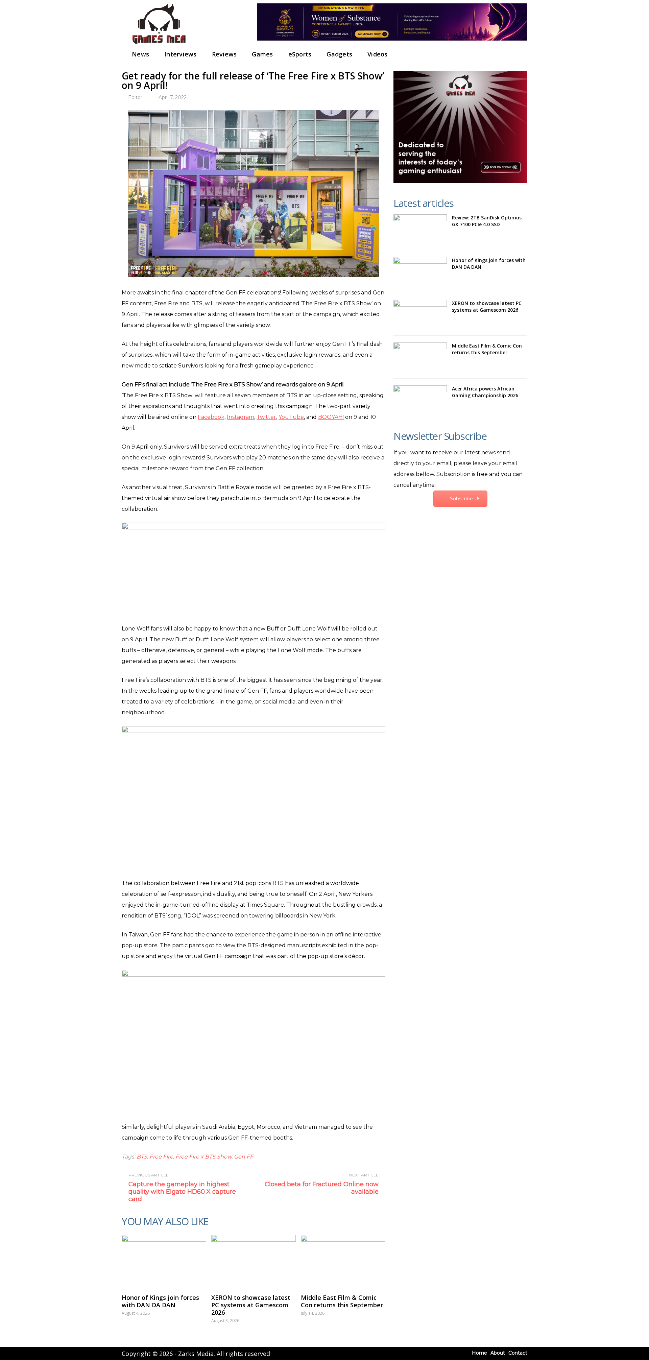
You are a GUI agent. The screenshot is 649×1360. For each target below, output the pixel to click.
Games (262, 54)
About (497, 1353)
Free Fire (161, 1156)
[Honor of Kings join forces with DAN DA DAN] (164, 1261)
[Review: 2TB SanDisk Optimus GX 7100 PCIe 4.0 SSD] (420, 228)
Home (479, 1353)
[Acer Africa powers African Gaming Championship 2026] (420, 399)
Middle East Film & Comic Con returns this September (342, 1301)
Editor (135, 97)
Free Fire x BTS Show (203, 1156)
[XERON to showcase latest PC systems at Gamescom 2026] (253, 1261)
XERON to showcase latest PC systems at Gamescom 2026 (250, 1304)
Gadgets (339, 54)
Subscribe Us (465, 499)
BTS (142, 1156)
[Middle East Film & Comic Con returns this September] (343, 1261)
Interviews (180, 54)
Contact (517, 1353)
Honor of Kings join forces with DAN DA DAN (160, 1301)
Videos (377, 54)
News (140, 54)
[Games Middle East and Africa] (159, 44)
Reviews (224, 54)
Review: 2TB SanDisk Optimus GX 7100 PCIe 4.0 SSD (487, 221)
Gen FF (243, 1156)
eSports (300, 54)
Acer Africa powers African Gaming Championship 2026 (485, 392)
